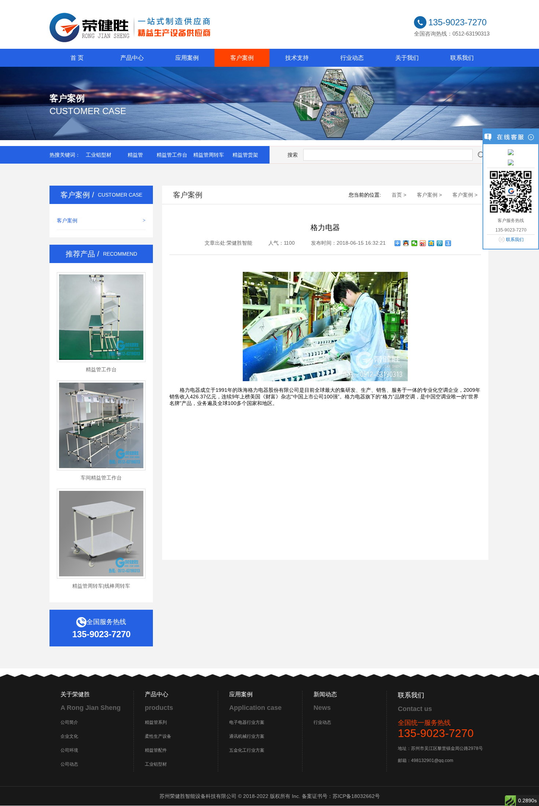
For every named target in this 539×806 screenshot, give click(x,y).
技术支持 (297, 58)
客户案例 (242, 58)
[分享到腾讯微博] (440, 243)
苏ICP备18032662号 (356, 796)
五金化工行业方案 (246, 750)
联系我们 (462, 58)
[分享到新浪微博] (423, 243)
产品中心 (132, 58)
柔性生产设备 (158, 736)
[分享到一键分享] (448, 243)
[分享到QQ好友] (406, 243)
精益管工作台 (172, 155)
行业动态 (352, 58)
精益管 (135, 155)
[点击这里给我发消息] (511, 151)
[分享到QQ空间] (431, 243)
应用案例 (187, 58)
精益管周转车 (208, 155)
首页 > (399, 195)
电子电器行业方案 (246, 722)
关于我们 (407, 58)
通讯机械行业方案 (246, 736)
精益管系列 (156, 722)
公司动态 (69, 764)
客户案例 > (429, 195)
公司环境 (69, 750)
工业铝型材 (98, 155)
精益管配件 (156, 750)
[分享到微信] (414, 243)
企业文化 (69, 736)
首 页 (77, 58)
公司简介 (69, 722)
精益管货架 (245, 155)
